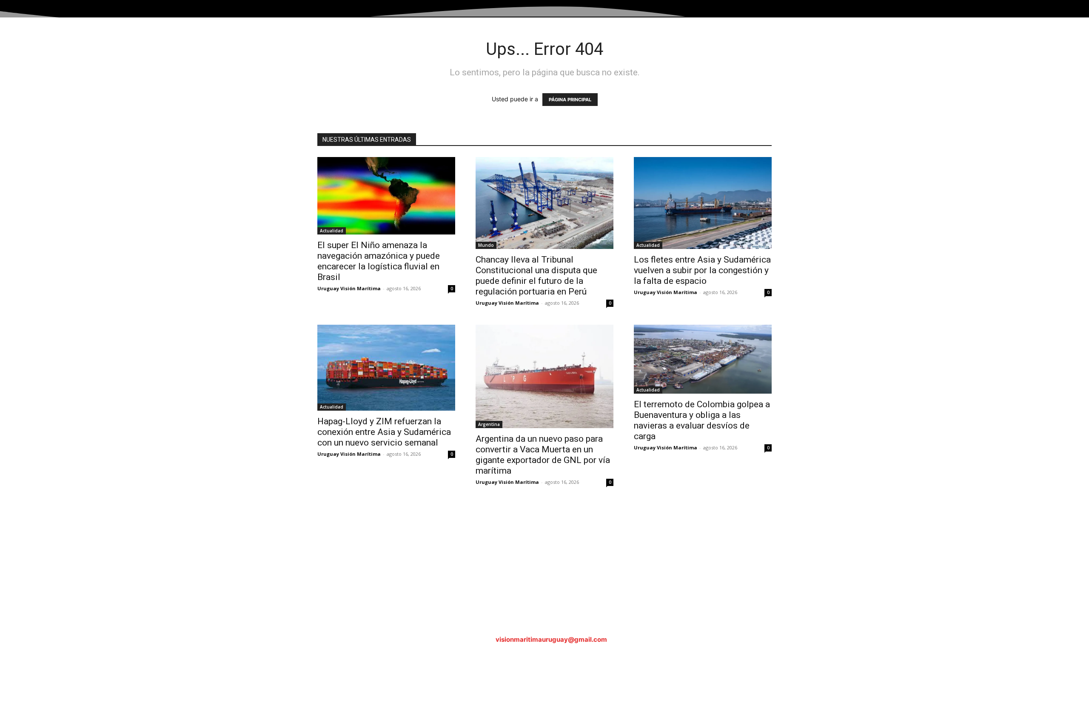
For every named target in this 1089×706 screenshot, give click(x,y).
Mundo (486, 245)
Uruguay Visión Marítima (349, 288)
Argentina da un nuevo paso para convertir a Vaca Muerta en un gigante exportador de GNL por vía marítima (543, 455)
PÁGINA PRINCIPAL (570, 100)
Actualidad (331, 231)
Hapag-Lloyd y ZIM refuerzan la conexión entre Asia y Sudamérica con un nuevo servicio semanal (384, 432)
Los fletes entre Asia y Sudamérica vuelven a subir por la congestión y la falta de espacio (702, 270)
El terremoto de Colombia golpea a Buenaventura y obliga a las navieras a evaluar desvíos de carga (702, 420)
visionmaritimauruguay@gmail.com (551, 639)
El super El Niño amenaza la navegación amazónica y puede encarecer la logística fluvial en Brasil (378, 261)
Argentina (489, 424)
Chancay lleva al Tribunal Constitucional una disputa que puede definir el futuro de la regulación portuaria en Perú (536, 275)
